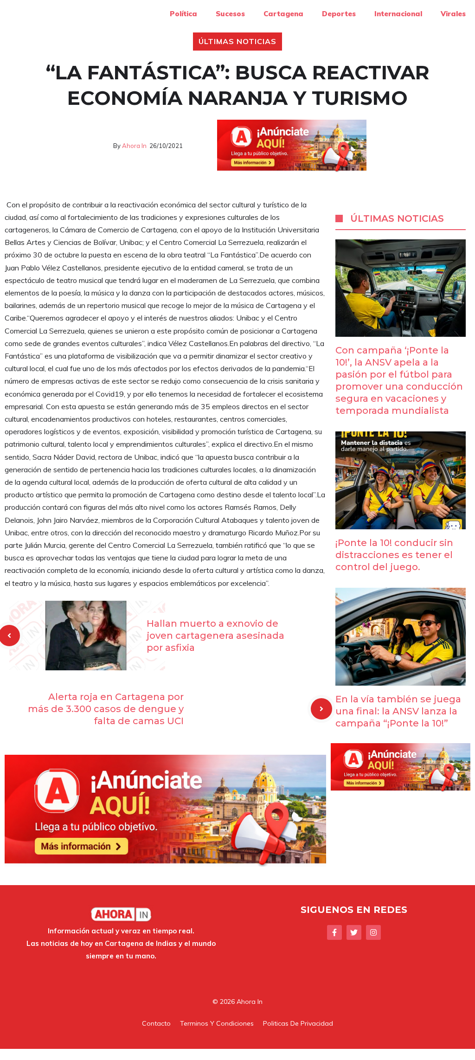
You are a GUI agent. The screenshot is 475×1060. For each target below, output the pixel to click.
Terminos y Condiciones (217, 1023)
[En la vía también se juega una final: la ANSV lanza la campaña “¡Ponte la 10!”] (400, 679)
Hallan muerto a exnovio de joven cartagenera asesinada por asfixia (215, 635)
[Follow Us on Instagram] (373, 932)
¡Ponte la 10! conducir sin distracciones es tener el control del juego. (394, 554)
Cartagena (283, 13)
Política (183, 13)
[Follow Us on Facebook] (334, 932)
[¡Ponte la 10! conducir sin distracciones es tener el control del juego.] (400, 522)
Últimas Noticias (237, 41)
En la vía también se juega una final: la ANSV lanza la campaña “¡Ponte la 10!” (398, 711)
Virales (453, 13)
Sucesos (230, 13)
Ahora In (134, 145)
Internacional (398, 13)
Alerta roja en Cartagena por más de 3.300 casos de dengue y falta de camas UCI (106, 708)
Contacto (156, 1023)
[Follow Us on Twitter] (354, 932)
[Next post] (321, 709)
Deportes (339, 13)
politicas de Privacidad (298, 1023)
